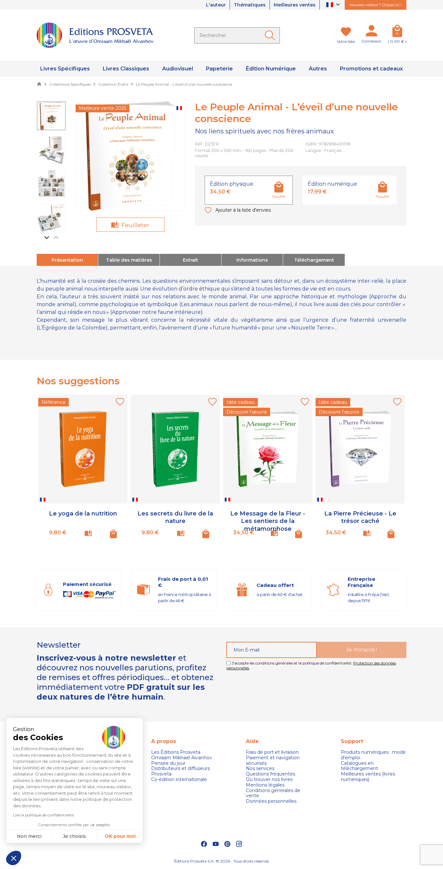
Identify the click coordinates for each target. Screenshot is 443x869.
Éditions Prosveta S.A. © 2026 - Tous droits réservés (221, 861)
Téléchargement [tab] (314, 260)
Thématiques (250, 5)
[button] (13, 858)
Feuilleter (134, 225)
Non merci (29, 836)
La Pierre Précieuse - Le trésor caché (360, 517)
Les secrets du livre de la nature (175, 517)
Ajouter (279, 196)
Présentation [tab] (67, 260)
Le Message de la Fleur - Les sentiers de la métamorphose (267, 521)
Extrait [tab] (190, 260)
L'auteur (216, 5)
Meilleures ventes (295, 5)
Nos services (260, 768)
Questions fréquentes (270, 774)
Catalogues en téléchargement (359, 766)
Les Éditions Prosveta (175, 752)
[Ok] (271, 35)
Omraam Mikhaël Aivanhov (181, 758)
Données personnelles (271, 801)
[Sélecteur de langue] (333, 5)
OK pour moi (120, 836)
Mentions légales (265, 785)
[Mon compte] (371, 32)
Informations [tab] (252, 260)
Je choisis (74, 836)
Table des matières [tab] (129, 260)
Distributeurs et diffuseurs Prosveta (180, 771)
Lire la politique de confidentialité (43, 815)
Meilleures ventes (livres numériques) (368, 776)
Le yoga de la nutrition (83, 513)
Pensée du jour (168, 763)
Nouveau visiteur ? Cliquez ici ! (375, 5)
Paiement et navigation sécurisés (273, 760)
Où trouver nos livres (269, 779)
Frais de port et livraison (272, 752)
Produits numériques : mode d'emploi (373, 755)
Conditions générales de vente (273, 793)
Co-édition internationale (179, 779)
